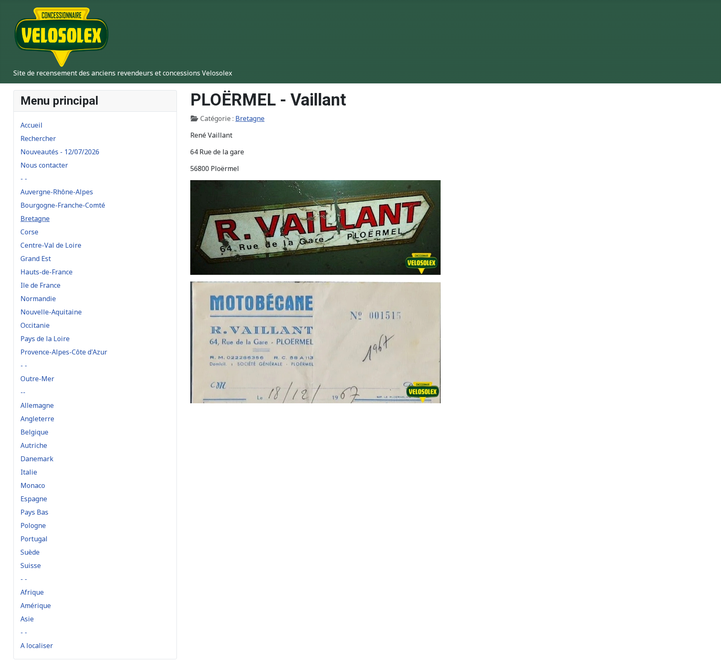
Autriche (33, 445)
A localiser (36, 645)
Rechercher (38, 138)
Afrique (32, 592)
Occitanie (35, 325)
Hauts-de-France (46, 271)
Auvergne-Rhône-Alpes (56, 191)
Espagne (33, 498)
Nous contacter (44, 165)
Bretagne (35, 218)
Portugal (34, 538)
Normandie (38, 298)
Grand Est (35, 258)
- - (23, 178)
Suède (30, 552)
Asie (27, 618)
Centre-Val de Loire (50, 245)
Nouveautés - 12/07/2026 (59, 151)
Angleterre (37, 418)
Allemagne (37, 405)
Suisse (30, 565)
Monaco (32, 485)
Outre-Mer (37, 378)
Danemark (36, 458)
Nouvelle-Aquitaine (51, 312)
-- (22, 392)
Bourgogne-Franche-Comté (62, 205)
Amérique (35, 605)
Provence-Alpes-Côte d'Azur (63, 352)
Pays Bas (34, 512)
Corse (29, 231)
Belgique (34, 432)
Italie (28, 472)
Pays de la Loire (45, 338)
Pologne (33, 525)
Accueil (31, 125)
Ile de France (40, 285)
